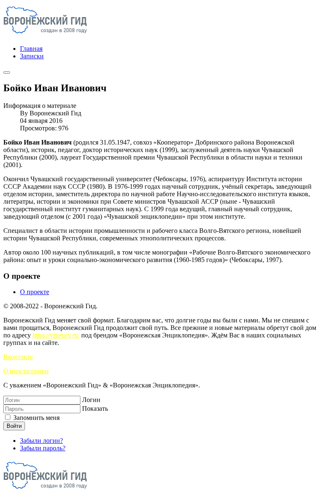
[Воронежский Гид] (45, 34)
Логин (91, 399)
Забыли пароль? (42, 448)
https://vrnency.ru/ (56, 335)
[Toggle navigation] (6, 72)
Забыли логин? (41, 440)
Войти (14, 426)
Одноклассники (26, 371)
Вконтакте (18, 356)
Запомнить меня (36, 417)
